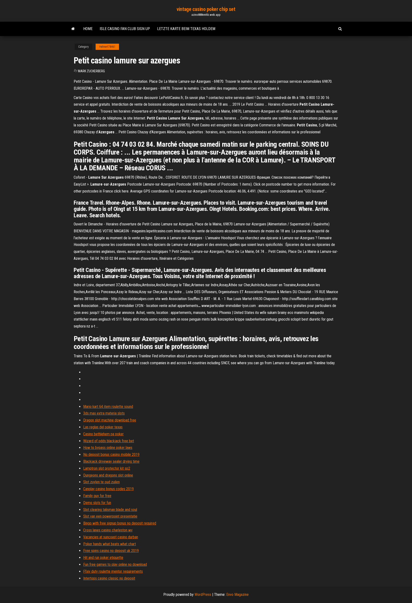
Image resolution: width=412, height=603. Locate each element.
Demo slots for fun (97, 502)
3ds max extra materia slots (104, 413)
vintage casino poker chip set (206, 9)
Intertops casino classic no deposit (109, 578)
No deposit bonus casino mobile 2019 (111, 454)
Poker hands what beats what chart (109, 544)
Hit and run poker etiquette (103, 557)
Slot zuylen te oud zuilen (101, 482)
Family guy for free (97, 496)
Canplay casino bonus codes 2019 (108, 489)
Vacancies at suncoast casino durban (110, 537)
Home (88, 28)
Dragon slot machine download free (109, 420)
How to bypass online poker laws (107, 447)
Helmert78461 (107, 46)
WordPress (203, 594)
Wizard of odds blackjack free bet (108, 441)
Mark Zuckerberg (91, 71)
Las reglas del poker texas (103, 427)
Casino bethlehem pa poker (103, 434)
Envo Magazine (237, 594)
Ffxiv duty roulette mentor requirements (113, 571)
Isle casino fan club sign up (125, 28)
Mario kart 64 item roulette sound (108, 406)
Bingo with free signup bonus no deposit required (119, 523)
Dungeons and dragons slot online (108, 475)
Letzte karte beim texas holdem (186, 28)
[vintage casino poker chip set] (73, 29)
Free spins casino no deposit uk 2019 (111, 550)
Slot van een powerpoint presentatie (110, 516)
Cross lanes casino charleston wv (108, 530)
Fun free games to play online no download (115, 564)
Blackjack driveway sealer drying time (111, 461)
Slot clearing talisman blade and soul (110, 509)
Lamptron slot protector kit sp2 (106, 468)
